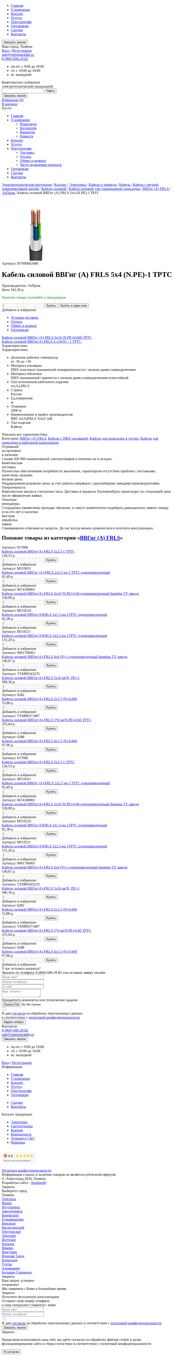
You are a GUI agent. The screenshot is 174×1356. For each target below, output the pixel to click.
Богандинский (13, 1227)
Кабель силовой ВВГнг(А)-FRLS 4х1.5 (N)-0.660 (39, 741)
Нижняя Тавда (13, 1256)
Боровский (10, 1215)
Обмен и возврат (33, 161)
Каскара (8, 1244)
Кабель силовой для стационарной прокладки (105, 189)
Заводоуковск (12, 1211)
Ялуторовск (11, 1207)
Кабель (125, 185)
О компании (20, 10)
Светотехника (22, 1126)
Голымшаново (13, 1219)
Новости (26, 136)
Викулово (9, 1252)
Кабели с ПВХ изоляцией (68, 438)
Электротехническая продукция (27, 185)
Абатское (9, 1236)
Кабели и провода (103, 185)
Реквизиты (28, 124)
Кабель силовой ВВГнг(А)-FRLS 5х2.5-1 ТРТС (38, 551)
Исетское (9, 1240)
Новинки (18, 1142)
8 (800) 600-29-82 (15, 59)
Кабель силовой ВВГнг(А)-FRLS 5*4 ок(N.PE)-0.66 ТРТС (46, 720)
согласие (19, 1013)
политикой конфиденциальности (54, 1017)
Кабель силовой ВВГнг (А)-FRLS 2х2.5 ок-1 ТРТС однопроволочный (56, 572)
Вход (6, 51)
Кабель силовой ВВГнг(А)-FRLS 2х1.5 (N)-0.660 (39, 699)
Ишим (7, 1203)
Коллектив (28, 128)
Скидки (17, 30)
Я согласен (11, 1352)
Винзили (9, 1223)
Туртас (7, 1264)
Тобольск (9, 1199)
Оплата (25, 156)
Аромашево (11, 1268)
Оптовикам (20, 26)
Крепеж (17, 1130)
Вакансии (27, 132)
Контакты (18, 34)
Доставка (27, 152)
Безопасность (21, 1134)
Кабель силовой (54, 189)
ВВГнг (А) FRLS (156, 189)
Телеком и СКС (23, 1138)
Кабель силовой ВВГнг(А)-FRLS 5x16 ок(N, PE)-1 (41, 678)
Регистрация (21, 51)
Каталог (17, 14)
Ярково (7, 1248)
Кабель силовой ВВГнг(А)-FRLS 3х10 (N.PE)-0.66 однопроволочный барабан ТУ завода (70, 593)
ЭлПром (9, 193)
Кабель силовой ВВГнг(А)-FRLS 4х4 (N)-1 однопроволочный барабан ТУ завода (64, 657)
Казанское (9, 1260)
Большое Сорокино (17, 1272)
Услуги (16, 18)
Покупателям (21, 22)
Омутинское (11, 1232)
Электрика (78, 185)
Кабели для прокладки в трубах (114, 438)
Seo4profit (38, 1183)
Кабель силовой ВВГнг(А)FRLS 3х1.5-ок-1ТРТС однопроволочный (54, 615)
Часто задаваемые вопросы (41, 165)
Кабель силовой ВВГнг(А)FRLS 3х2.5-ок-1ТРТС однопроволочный (54, 636)
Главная (17, 5)
